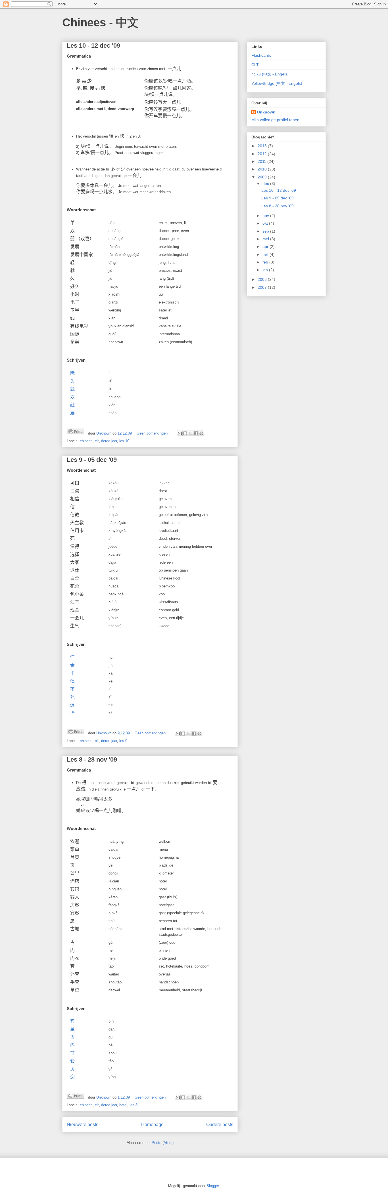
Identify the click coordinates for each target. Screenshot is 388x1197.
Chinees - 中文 (100, 22)
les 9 (123, 741)
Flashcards (261, 55)
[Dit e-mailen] (180, 433)
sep (266, 231)
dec (266, 183)
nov (266, 215)
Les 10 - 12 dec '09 (93, 45)
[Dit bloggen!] (185, 433)
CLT (255, 64)
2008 (263, 279)
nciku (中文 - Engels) (270, 74)
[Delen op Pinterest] (201, 433)
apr (266, 246)
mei (266, 239)
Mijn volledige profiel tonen (275, 119)
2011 (262, 161)
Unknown (266, 112)
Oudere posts (219, 1124)
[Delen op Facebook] (196, 433)
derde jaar (109, 441)
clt (97, 441)
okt (265, 223)
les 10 (124, 441)
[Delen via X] (190, 433)
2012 (263, 153)
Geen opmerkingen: (153, 433)
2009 (263, 177)
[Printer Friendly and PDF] (75, 432)
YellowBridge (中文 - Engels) (276, 83)
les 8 (133, 1105)
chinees (86, 441)
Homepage (152, 1124)
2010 (263, 169)
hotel (123, 1105)
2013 (263, 146)
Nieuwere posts (82, 1124)
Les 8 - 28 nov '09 (92, 759)
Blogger (212, 1186)
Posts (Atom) (163, 1143)
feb (265, 262)
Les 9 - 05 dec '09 (92, 459)
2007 (263, 287)
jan (265, 269)
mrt (266, 254)
